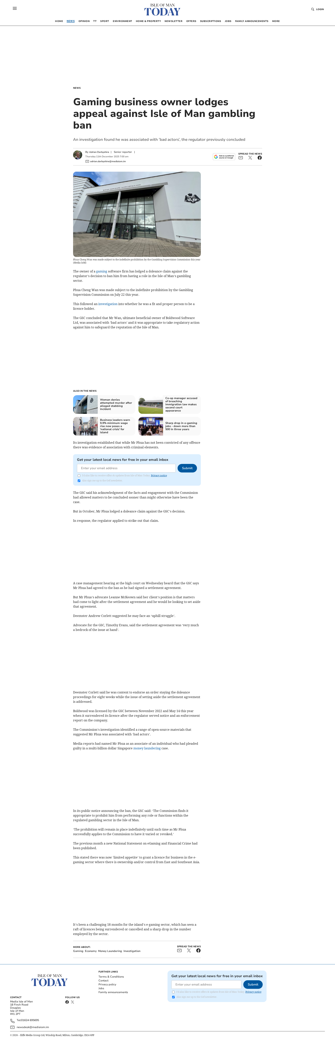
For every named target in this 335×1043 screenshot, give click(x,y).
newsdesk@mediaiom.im (33, 1027)
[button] (14, 8)
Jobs (101, 988)
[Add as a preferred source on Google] (224, 156)
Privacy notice (159, 475)
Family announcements (113, 992)
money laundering (147, 748)
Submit (187, 468)
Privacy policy (107, 984)
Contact (103, 980)
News (77, 88)
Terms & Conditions (111, 977)
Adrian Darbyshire (99, 152)
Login (320, 9)
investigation (107, 304)
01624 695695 (30, 1020)
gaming (101, 271)
